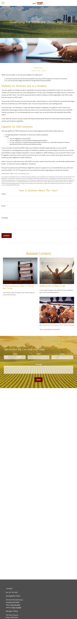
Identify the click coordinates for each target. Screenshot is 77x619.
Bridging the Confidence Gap (52, 286)
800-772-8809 (16, 607)
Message (5, 218)
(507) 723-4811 (15, 605)
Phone (62, 354)
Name (4, 194)
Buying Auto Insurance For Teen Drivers (57, 325)
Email (3, 206)
